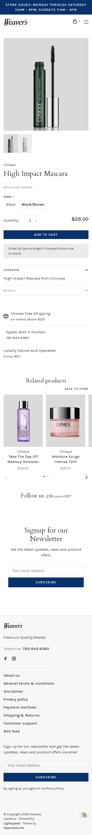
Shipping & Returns (22, 715)
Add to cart (46, 235)
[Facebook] (5, 659)
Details (10, 290)
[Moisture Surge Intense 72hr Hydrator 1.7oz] (65, 421)
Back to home (76, 389)
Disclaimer (13, 691)
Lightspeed (12, 823)
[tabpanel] (46, 84)
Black (11, 204)
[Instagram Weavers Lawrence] (14, 659)
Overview (11, 270)
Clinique (10, 165)
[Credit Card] (84, 816)
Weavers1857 (58, 496)
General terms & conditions (29, 683)
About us (12, 675)
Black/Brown (33, 204)
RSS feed (12, 731)
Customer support (20, 723)
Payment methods (20, 707)
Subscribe (46, 582)
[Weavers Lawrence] (13, 626)
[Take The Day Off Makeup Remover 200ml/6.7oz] (23, 421)
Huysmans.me (14, 828)
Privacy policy (16, 699)
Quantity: (11, 220)
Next (86, 477)
